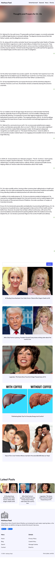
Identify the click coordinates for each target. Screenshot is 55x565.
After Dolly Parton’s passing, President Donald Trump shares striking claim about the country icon (27, 338)
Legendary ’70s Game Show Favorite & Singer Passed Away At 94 (27, 377)
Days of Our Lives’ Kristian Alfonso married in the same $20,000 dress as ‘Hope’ (27, 455)
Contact (3, 547)
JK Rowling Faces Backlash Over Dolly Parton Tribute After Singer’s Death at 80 (27, 298)
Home (2, 538)
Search (49, 264)
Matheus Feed (6, 3)
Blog (2, 541)
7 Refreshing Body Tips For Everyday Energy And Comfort (27, 416)
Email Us (31, 547)
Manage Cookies (33, 544)
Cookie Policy (32, 541)
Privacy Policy (32, 538)
